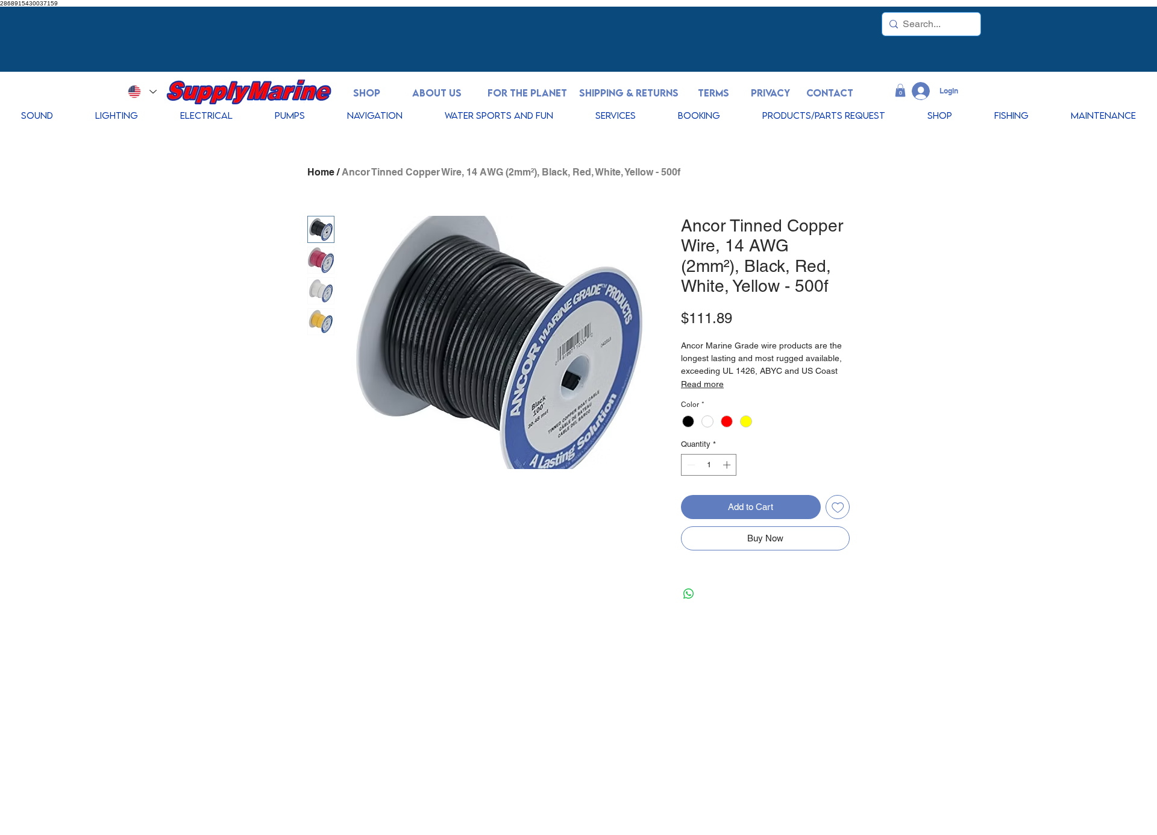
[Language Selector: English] (142, 91)
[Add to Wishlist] (838, 507)
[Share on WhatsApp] (689, 594)
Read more (702, 384)
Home (320, 172)
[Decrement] (690, 465)
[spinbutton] (709, 465)
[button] (900, 90)
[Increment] (728, 465)
